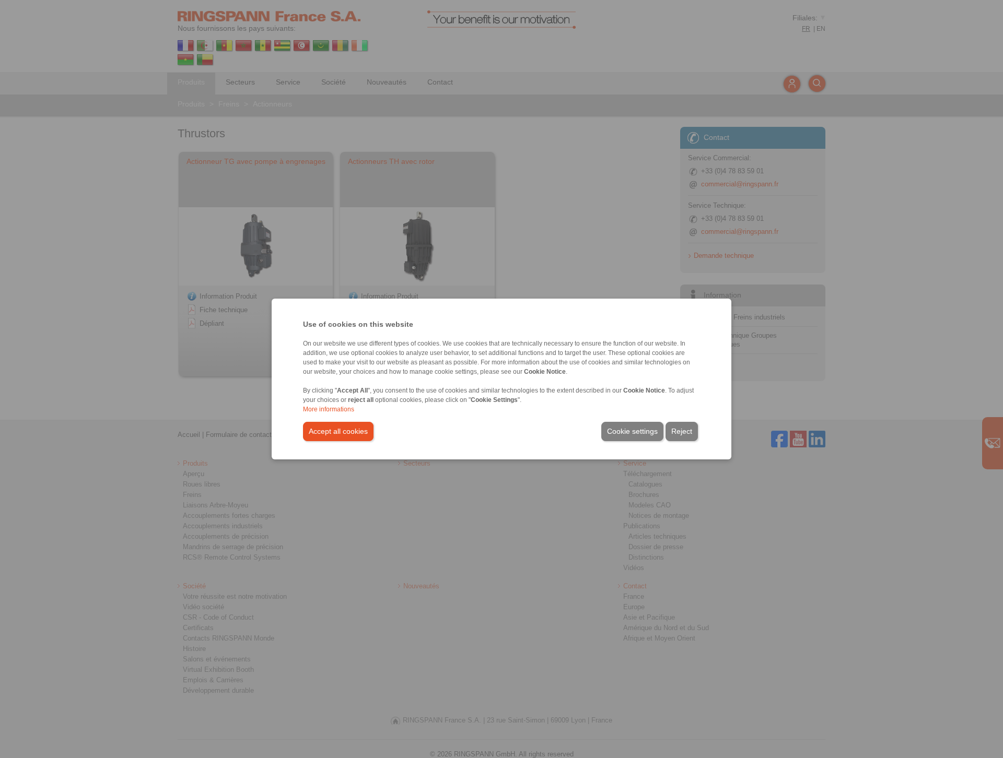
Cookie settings (632, 431)
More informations (328, 409)
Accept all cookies (338, 431)
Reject (681, 431)
